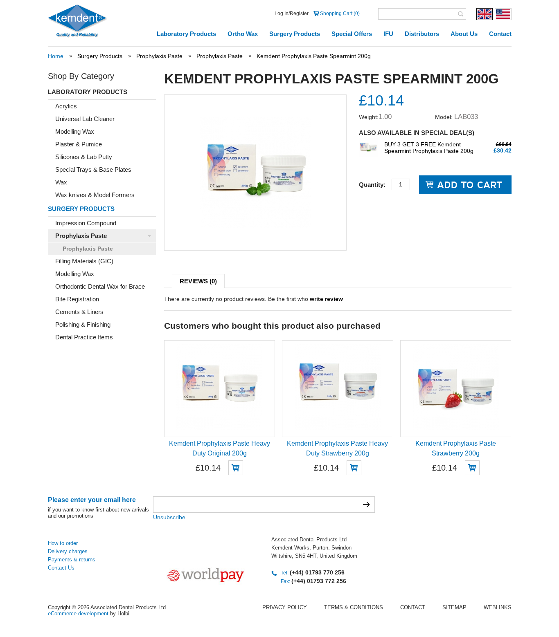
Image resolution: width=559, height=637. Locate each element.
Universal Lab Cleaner (85, 118)
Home (55, 56)
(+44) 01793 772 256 (318, 581)
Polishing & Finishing (82, 324)
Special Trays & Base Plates (93, 169)
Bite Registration (77, 299)
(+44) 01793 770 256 (317, 572)
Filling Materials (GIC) (84, 261)
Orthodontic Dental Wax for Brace (100, 286)
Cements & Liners (79, 311)
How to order (63, 543)
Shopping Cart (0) (340, 13)
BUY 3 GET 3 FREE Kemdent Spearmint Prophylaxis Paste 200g (428, 147)
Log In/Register (292, 13)
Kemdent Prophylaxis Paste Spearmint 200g (314, 56)
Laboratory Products (186, 33)
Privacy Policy (284, 607)
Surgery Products (294, 33)
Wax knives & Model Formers (95, 194)
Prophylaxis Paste (159, 56)
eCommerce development (78, 613)
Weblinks (498, 607)
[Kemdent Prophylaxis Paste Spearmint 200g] (255, 226)
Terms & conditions (353, 607)
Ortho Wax (243, 33)
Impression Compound (85, 223)
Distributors (422, 33)
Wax (61, 182)
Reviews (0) (198, 281)
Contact (500, 33)
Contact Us (61, 568)
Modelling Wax (74, 131)
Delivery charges (68, 551)
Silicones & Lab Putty (83, 156)
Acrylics (66, 106)
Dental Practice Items (84, 337)
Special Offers (351, 33)
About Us (464, 33)
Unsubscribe (169, 517)
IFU (388, 33)
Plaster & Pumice (78, 144)
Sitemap (454, 607)
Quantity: (372, 184)
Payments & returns (71, 559)
